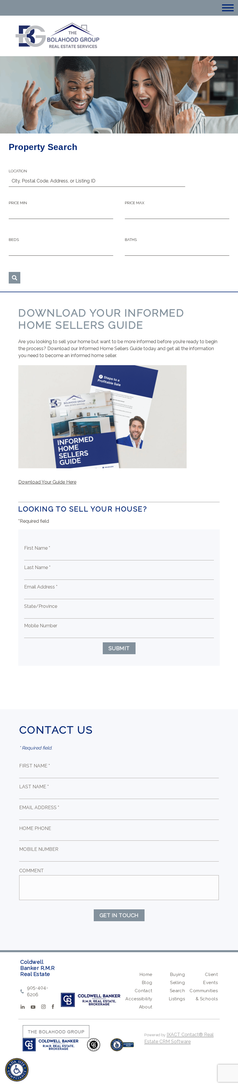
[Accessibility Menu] (17, 1070)
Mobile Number (40, 625)
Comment (31, 870)
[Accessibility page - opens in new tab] (122, 1047)
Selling (177, 982)
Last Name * (37, 567)
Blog (147, 982)
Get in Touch (119, 915)
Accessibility (138, 998)
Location (18, 171)
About (145, 1007)
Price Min (18, 203)
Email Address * (40, 587)
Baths (131, 239)
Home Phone (35, 828)
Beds (14, 239)
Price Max (134, 203)
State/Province (40, 606)
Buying (177, 974)
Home (146, 974)
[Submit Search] (14, 278)
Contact (143, 990)
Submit (119, 648)
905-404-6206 (37, 991)
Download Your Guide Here (47, 482)
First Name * (37, 548)
